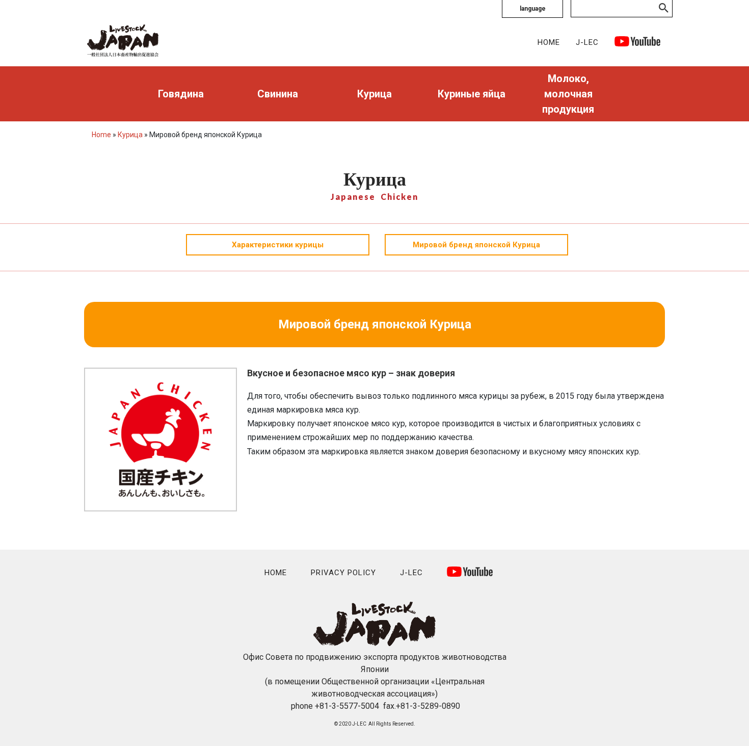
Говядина (181, 94)
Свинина (277, 94)
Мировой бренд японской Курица (476, 244)
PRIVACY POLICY (343, 572)
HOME (549, 42)
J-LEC (587, 42)
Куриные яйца (471, 94)
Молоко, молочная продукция (568, 93)
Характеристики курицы (278, 244)
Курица (374, 94)
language (533, 8)
